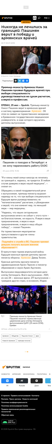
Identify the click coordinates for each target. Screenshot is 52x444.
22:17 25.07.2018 (8, 43)
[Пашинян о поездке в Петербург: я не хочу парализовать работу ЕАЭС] (26, 143)
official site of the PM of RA (17, 329)
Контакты (35, 395)
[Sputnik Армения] (7, 19)
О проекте (5, 395)
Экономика (28, 374)
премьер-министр (24, 341)
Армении (36, 111)
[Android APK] (9, 422)
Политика (42, 374)
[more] (47, 170)
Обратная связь (7, 415)
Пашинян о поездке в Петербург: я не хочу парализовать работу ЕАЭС (25, 164)
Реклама (4, 399)
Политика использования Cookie (14, 406)
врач (37, 336)
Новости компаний (30, 399)
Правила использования (21, 395)
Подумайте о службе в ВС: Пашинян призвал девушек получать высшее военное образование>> (25, 244)
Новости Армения (8, 341)
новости (5, 374)
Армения (5, 336)
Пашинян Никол (27, 336)
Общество (15, 336)
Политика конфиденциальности (14, 402)
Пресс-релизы (15, 399)
